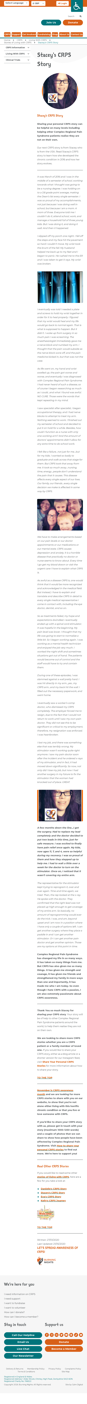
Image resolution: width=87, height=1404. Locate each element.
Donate (73, 22)
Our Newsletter (23, 1355)
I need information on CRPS (19, 1294)
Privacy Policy (54, 1369)
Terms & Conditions (26, 1372)
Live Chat (23, 1348)
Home (7, 40)
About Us (64, 34)
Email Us (23, 1342)
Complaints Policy (73, 1369)
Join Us (51, 22)
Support (16, 34)
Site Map (66, 1372)
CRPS (7, 34)
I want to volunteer (14, 1307)
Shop (55, 34)
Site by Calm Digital (74, 1385)
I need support (12, 1298)
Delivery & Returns (14, 1369)
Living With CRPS (38, 40)
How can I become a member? (21, 1316)
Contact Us (77, 34)
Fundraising (44, 34)
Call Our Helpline (23, 1335)
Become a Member (63, 1348)
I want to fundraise (14, 1303)
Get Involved (29, 34)
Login (63, 3)
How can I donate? (14, 1312)
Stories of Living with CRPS (17, 42)
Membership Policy (36, 1369)
